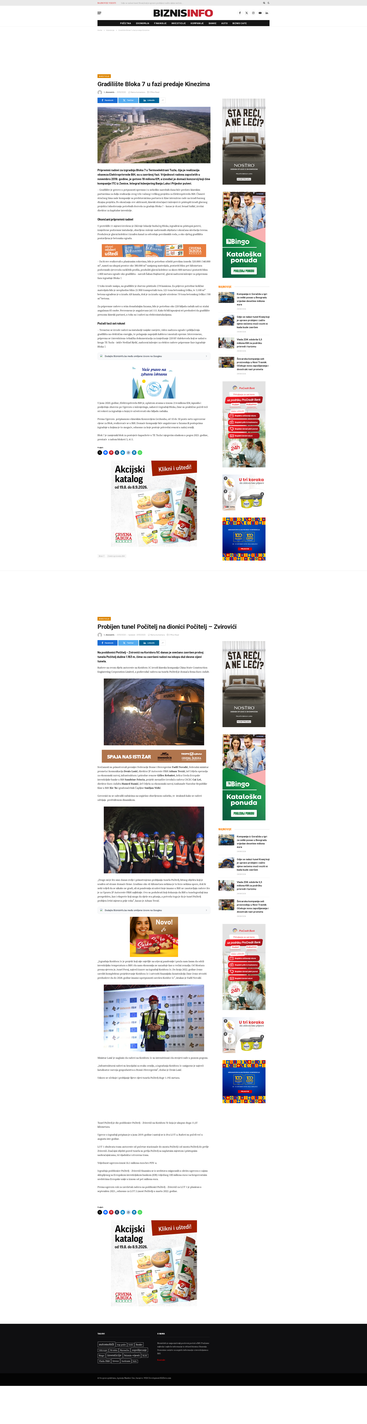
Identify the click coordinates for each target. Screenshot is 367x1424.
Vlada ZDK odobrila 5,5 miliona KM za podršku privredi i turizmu (249, 343)
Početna (125, 23)
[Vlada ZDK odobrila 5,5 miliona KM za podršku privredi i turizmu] (226, 342)
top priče (121, 1344)
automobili (106, 1344)
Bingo (101, 1355)
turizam (126, 1361)
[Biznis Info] (183, 13)
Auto (224, 23)
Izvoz (116, 1361)
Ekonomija (142, 23)
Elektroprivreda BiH (116, 556)
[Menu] (99, 13)
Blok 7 (101, 556)
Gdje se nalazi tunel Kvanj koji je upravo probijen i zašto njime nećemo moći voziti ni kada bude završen (253, 322)
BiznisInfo (110, 92)
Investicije (178, 23)
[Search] (264, 3)
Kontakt (161, 1359)
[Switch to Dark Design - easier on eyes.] (268, 3)
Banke (212, 23)
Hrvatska (113, 1350)
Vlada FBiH (104, 1361)
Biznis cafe (240, 23)
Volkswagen (103, 1350)
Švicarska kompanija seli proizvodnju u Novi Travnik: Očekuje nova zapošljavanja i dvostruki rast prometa (153, 3)
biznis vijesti (132, 1355)
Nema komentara (138, 92)
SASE (131, 1344)
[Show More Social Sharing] (163, 100)
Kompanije (197, 23)
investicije (114, 1355)
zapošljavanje (139, 1350)
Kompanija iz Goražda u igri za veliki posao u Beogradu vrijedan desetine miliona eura (252, 299)
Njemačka (124, 1350)
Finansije (160, 23)
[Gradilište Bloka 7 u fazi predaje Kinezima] (153, 135)
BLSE (144, 1355)
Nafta (135, 1361)
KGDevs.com (165, 1378)
